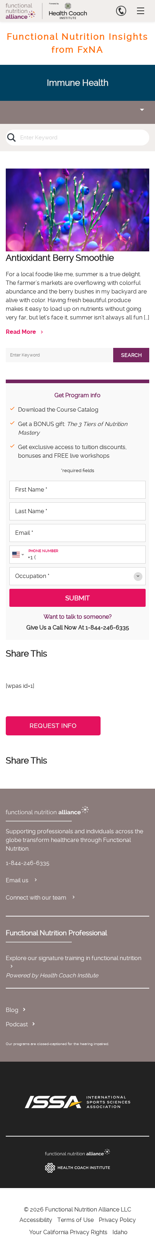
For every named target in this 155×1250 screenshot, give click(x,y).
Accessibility (35, 1220)
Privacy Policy (117, 1220)
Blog (12, 1010)
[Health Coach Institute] (77, 1168)
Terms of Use (75, 1220)
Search (131, 355)
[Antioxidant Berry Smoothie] (77, 210)
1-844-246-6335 (107, 627)
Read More (21, 331)
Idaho (120, 1232)
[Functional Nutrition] (77, 1152)
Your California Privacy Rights (68, 1232)
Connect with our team (37, 897)
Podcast (17, 1024)
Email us (18, 880)
